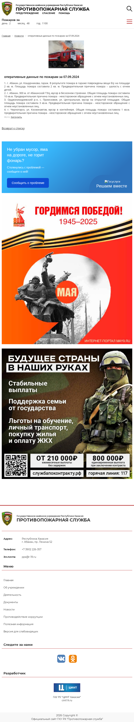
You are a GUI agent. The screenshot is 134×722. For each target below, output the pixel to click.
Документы (10, 602)
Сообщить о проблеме (28, 183)
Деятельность (12, 594)
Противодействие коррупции (23, 616)
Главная (8, 580)
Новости (9, 609)
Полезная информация (18, 624)
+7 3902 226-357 (31, 549)
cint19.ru (67, 700)
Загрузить (16, 117)
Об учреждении (13, 587)
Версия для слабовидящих (20, 631)
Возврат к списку (13, 128)
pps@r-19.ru (29, 556)
